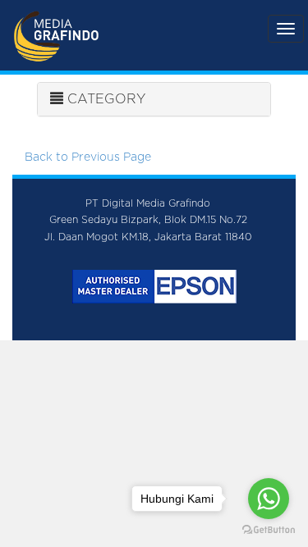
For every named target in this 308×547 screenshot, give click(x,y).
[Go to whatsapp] (268, 498)
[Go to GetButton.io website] (268, 530)
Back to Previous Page (88, 157)
